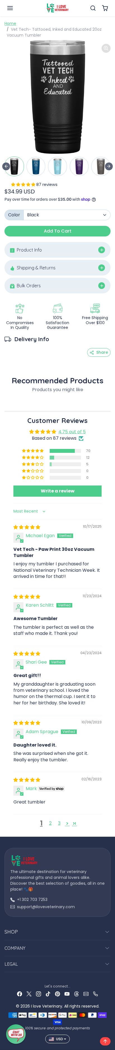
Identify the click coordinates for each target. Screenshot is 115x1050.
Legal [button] (11, 964)
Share (102, 352)
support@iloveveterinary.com (46, 907)
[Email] (86, 994)
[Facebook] (19, 994)
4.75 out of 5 (72, 432)
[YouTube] (67, 994)
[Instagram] (38, 994)
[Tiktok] (48, 994)
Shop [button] (11, 932)
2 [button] (50, 823)
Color (14, 215)
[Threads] (76, 994)
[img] (26, 527)
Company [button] (14, 948)
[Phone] (95, 994)
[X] (29, 994)
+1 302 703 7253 (32, 899)
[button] (15, 8)
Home (10, 23)
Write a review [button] (58, 491)
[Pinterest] (57, 994)
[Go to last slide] (6, 166)
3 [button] (59, 823)
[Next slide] (109, 166)
